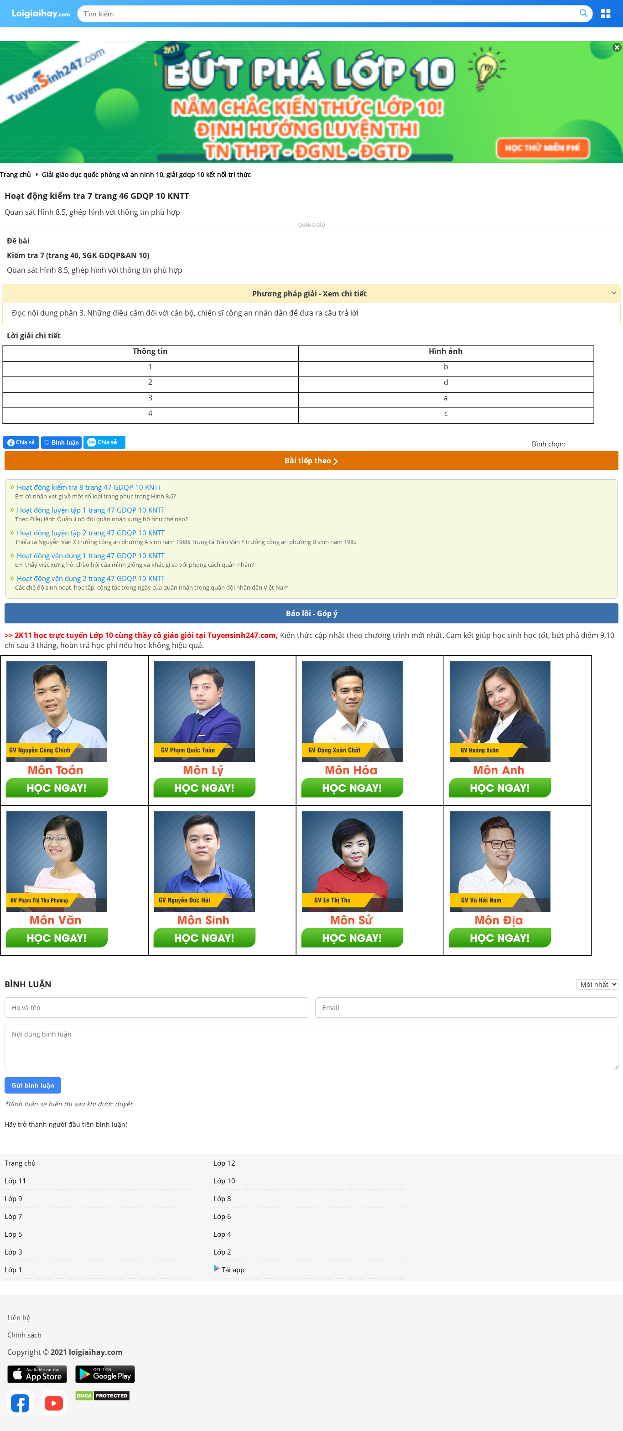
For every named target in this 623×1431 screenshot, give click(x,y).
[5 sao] (616, 442)
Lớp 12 (224, 1162)
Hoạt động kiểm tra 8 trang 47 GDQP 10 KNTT (89, 487)
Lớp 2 (222, 1251)
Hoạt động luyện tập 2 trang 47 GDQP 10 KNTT (91, 532)
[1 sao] (572, 442)
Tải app (233, 1269)
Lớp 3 (13, 1251)
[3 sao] (594, 442)
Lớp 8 (222, 1198)
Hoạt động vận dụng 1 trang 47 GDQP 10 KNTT (91, 555)
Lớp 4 (222, 1234)
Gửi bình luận (32, 1085)
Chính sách (24, 1334)
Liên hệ (18, 1317)
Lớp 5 (13, 1234)
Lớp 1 (13, 1269)
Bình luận (65, 442)
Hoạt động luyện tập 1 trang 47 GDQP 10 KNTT (91, 509)
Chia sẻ (25, 442)
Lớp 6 (222, 1216)
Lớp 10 (224, 1180)
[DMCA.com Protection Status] (102, 1403)
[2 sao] (583, 442)
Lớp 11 (15, 1180)
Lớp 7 (13, 1216)
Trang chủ (20, 1162)
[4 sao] (605, 442)
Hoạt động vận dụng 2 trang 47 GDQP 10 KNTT (91, 578)
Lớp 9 (13, 1198)
